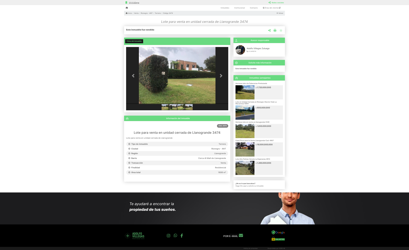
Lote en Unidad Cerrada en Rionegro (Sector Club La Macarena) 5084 (256, 103)
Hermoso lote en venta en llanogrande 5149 (252, 122)
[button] (133, 75)
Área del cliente (271, 8)
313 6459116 (134, 3)
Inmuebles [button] (225, 8)
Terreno (158, 13)
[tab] (134, 41)
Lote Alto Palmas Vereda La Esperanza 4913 (252, 159)
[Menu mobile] (127, 8)
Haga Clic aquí (241, 186)
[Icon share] (168, 236)
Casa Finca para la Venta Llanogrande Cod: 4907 (254, 140)
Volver (280, 13)
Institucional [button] (239, 8)
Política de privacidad (251, 248)
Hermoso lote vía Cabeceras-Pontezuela (251, 83)
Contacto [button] (254, 8)
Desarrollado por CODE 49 (276, 248)
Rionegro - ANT (147, 13)
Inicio (129, 13)
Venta (136, 13)
